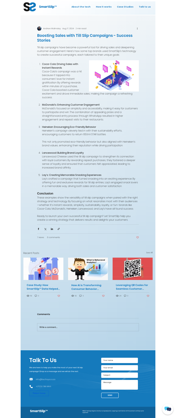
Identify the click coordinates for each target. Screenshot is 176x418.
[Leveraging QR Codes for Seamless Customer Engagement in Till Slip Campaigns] (133, 269)
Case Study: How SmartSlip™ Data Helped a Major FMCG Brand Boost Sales (42, 287)
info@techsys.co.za (45, 379)
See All (149, 252)
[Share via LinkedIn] (52, 229)
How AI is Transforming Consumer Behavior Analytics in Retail (86, 287)
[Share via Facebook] (38, 229)
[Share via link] (58, 229)
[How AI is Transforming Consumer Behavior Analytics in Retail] (88, 269)
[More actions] (137, 28)
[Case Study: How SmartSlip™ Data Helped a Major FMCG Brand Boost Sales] (43, 269)
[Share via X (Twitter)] (45, 229)
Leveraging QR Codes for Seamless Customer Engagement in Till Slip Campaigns (132, 287)
